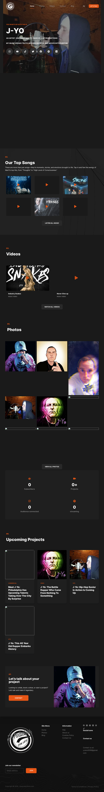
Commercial (12, 583)
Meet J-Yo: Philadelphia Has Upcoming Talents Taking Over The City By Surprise (19, 593)
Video (42, 583)
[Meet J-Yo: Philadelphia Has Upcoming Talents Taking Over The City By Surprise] (19, 564)
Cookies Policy (68, 735)
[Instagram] (9, 51)
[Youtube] (17, 51)
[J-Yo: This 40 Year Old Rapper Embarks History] (19, 620)
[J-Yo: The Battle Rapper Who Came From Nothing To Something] (52, 564)
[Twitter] (33, 51)
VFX (74, 583)
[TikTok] (84, 728)
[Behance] (96, 725)
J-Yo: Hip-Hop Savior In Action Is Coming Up (84, 590)
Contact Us (66, 738)
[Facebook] (40, 51)
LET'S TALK (93, 6)
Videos (52, 6)
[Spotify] (48, 51)
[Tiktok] (25, 51)
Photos (41, 6)
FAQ (63, 730)
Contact (63, 6)
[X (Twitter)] (87, 725)
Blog (72, 6)
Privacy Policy (93, 787)
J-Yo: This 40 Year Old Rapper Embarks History (19, 646)
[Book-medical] (56, 51)
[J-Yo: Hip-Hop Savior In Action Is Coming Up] (84, 564)
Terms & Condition (78, 787)
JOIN (31, 770)
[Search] (84, 6)
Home (32, 6)
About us (65, 733)
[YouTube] (93, 725)
